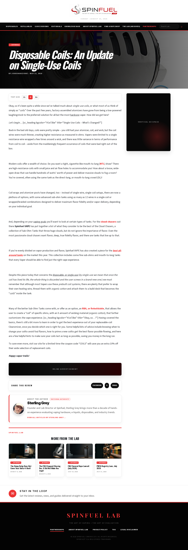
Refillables (26, 26)
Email (114, 385)
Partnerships (149, 26)
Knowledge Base (72, 26)
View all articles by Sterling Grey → (46, 417)
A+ (36, 97)
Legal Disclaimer (129, 530)
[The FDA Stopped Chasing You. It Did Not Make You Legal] (51, 451)
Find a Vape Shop (112, 26)
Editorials (56, 26)
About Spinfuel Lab (92, 26)
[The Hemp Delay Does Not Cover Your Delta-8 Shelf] (22, 451)
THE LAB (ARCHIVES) (131, 26)
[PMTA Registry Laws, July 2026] (108, 451)
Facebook (97, 385)
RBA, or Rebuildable (93, 308)
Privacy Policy (100, 530)
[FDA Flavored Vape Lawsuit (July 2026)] (79, 451)
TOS (114, 530)
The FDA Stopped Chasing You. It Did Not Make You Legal (50, 468)
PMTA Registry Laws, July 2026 (107, 467)
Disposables (12, 26)
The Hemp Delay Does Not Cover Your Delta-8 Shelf (20, 467)
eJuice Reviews (42, 26)
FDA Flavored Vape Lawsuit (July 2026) (78, 467)
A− (24, 97)
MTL (102, 164)
